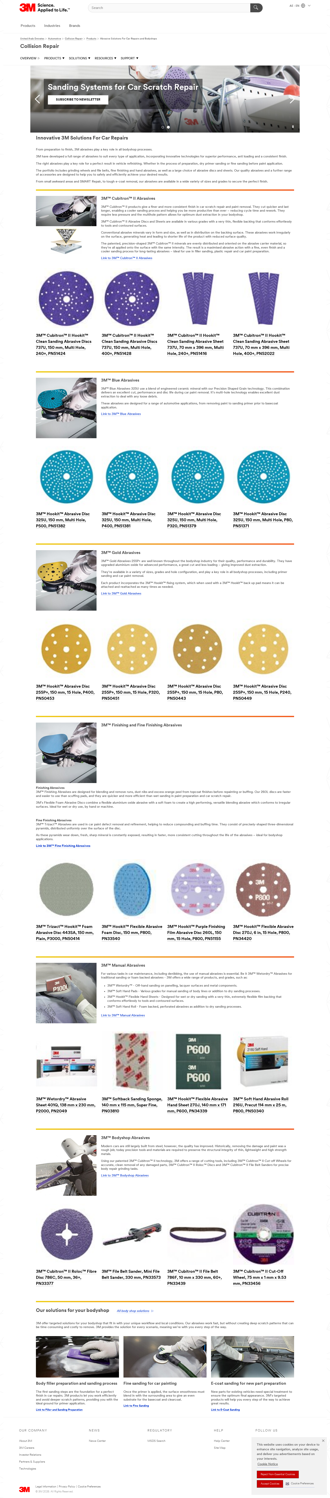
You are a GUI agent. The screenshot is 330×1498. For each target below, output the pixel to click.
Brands (74, 26)
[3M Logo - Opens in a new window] (45, 7)
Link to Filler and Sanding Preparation (59, 1410)
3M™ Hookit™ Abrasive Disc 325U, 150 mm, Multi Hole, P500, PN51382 (63, 520)
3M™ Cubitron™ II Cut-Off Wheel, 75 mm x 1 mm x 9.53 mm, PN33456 (259, 1278)
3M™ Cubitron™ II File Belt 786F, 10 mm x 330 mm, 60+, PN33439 (194, 1278)
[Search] (256, 7)
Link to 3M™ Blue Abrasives (121, 414)
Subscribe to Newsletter (78, 99)
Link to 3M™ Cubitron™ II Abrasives (126, 258)
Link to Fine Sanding (136, 1406)
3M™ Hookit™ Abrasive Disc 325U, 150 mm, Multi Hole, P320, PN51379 (194, 520)
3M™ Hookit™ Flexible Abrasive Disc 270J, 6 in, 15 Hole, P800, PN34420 (263, 933)
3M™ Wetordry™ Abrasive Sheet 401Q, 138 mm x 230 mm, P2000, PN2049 (65, 1105)
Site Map (220, 1447)
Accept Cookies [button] (270, 1484)
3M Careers (26, 1447)
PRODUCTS (52, 58)
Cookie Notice (267, 1464)
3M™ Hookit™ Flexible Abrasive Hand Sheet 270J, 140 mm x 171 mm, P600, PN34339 (197, 1105)
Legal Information (45, 1486)
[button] (300, 1483)
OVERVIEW (28, 58)
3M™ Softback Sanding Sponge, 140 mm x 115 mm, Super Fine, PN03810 (132, 1105)
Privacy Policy (67, 1486)
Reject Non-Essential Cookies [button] (278, 1474)
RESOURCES (104, 58)
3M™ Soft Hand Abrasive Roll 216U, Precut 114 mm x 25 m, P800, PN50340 (260, 1105)
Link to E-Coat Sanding (225, 1410)
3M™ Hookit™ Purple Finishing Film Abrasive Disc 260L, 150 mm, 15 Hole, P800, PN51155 (196, 933)
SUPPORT (128, 58)
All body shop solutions (133, 1311)
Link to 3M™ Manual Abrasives (123, 1015)
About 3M (25, 1441)
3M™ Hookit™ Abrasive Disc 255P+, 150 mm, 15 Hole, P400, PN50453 (65, 693)
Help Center (222, 1441)
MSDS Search (156, 1441)
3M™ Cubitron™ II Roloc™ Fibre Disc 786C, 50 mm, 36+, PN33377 (66, 1278)
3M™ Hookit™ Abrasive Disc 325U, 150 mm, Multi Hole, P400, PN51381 (129, 520)
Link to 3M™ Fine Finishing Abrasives (63, 846)
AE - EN (295, 6)
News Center (97, 1441)
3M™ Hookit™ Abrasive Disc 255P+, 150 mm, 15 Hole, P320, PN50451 (131, 693)
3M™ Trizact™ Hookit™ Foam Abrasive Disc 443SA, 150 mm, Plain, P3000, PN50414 (65, 933)
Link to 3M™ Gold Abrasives (121, 593)
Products (28, 26)
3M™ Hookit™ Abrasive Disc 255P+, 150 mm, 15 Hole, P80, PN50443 (195, 693)
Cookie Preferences (89, 1486)
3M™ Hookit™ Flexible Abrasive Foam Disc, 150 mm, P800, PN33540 (132, 933)
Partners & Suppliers (32, 1461)
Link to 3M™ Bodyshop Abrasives (125, 1175)
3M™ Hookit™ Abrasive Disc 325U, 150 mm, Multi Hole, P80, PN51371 (263, 520)
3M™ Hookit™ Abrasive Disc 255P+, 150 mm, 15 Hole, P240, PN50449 (262, 693)
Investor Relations (30, 1454)
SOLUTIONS (78, 58)
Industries (52, 26)
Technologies (27, 1468)
